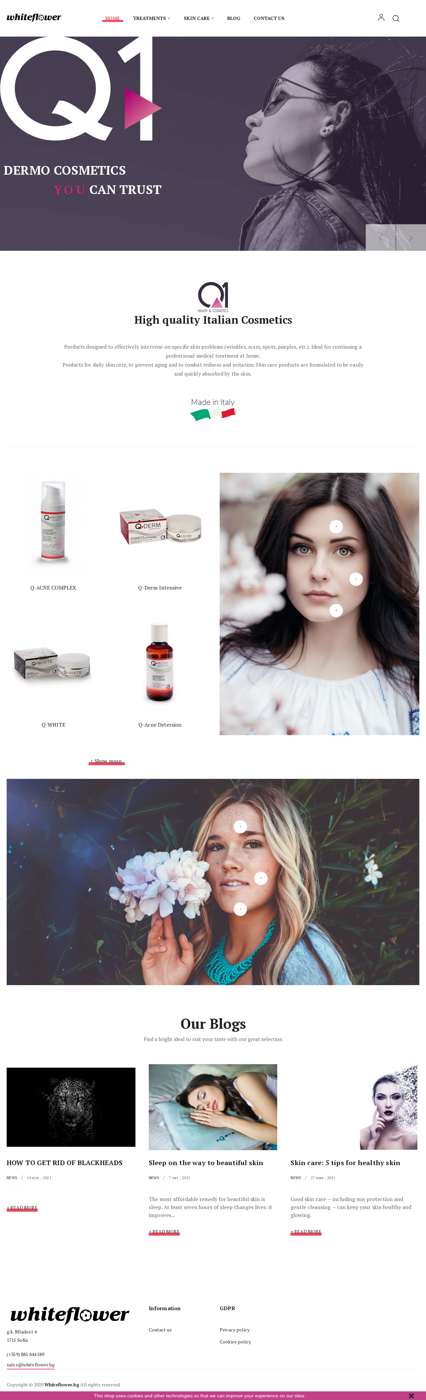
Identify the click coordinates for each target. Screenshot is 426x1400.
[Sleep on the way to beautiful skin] (213, 1106)
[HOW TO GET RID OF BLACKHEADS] (71, 1106)
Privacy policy (235, 1329)
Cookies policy (235, 1341)
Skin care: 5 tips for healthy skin (345, 1162)
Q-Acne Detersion (159, 724)
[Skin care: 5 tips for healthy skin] (355, 1106)
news (12, 1177)
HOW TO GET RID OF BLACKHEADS (65, 1162)
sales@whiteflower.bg (31, 1364)
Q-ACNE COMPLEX (53, 587)
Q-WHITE (53, 724)
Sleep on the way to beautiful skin (206, 1162)
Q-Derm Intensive (160, 587)
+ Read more (22, 1207)
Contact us (160, 1329)
